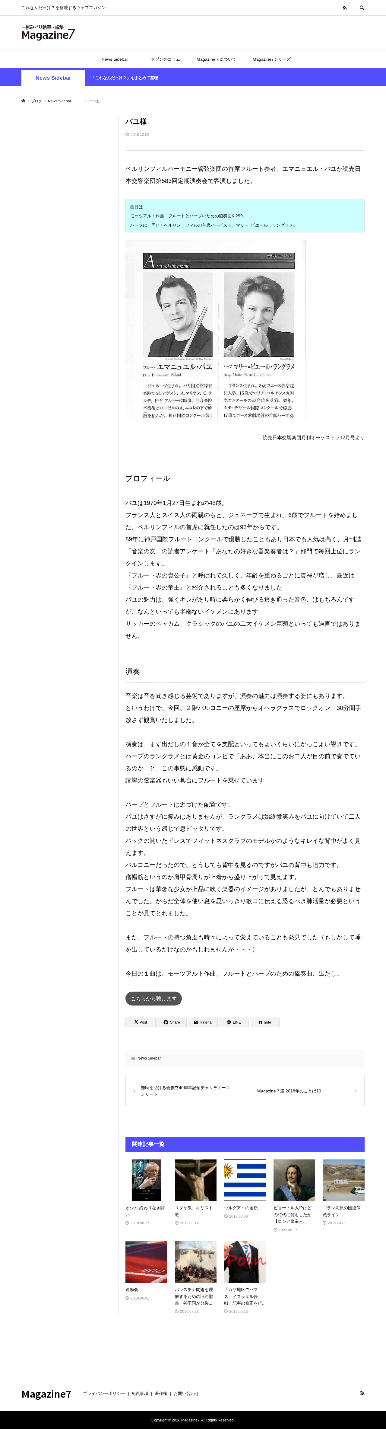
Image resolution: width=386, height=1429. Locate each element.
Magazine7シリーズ (272, 59)
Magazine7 (46, 1393)
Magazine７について (216, 59)
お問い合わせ (186, 1393)
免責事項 (139, 1393)
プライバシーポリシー (104, 1393)
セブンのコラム (165, 59)
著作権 (161, 1393)
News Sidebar (121, 59)
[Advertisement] (66, 206)
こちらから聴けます (154, 999)
